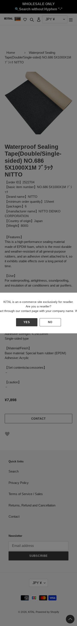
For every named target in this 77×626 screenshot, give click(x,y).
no (50, 322)
